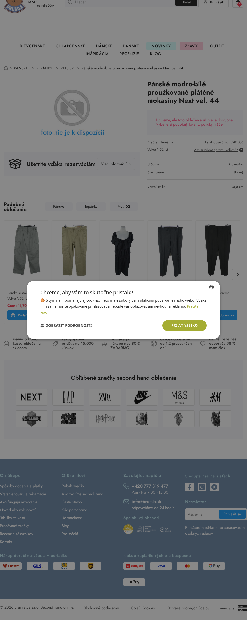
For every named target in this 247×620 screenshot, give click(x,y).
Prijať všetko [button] (185, 325)
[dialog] (123, 310)
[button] (66, 325)
